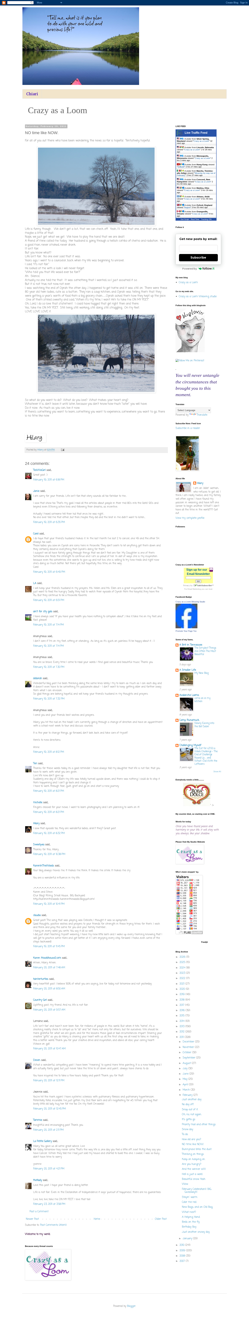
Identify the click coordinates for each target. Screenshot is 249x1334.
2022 (183, 978)
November (189, 1047)
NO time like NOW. (193, 1144)
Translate (202, 415)
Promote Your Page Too (186, 631)
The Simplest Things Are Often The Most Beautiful (205, 651)
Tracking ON (206, 219)
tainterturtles (40, 979)
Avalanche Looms (189, 695)
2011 (182, 1037)
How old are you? (191, 1139)
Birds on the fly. (191, 1222)
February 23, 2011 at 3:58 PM (49, 1204)
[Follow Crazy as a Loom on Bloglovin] (190, 351)
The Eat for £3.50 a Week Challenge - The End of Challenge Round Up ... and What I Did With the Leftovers (206, 756)
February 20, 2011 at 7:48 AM (49, 968)
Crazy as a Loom (201, 141)
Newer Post (32, 1219)
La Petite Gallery (42, 1141)
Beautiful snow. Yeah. (194, 1179)
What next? (189, 1212)
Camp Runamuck (189, 720)
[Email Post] (62, 450)
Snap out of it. (190, 1110)
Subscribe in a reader (188, 428)
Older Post (161, 1219)
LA (34, 583)
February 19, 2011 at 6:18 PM (48, 480)
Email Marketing (194, 589)
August (187, 207)
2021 (182, 984)
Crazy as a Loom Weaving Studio (190, 602)
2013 (182, 1026)
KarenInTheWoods (43, 866)
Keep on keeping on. (193, 1159)
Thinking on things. (193, 1154)
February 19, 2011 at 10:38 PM (49, 854)
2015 (182, 1016)
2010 (182, 1245)
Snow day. (187, 1129)
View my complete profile (190, 518)
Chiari (32, 94)
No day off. (188, 1104)
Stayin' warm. (190, 1197)
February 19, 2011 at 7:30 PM (48, 667)
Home (97, 1219)
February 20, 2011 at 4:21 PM (48, 1169)
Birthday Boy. (189, 1227)
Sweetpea (38, 845)
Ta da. (185, 1134)
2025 (183, 962)
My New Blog (201, 673)
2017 (182, 1005)
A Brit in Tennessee (190, 645)
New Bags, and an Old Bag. (197, 1207)
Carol (35, 534)
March (187, 1090)
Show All (217, 771)
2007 (183, 1261)
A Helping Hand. (191, 1217)
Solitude (181, 167)
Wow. (185, 1184)
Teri (35, 763)
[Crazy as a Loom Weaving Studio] (186, 628)
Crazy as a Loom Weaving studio (198, 296)
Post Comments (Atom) (53, 1225)
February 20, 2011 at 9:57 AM (49, 1010)
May (185, 1079)
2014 (182, 1021)
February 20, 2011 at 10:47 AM (49, 1049)
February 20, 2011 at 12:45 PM (49, 1109)
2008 (183, 1256)
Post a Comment (39, 1212)
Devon (36, 1060)
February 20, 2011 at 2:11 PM (48, 1130)
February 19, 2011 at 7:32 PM (49, 699)
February (188, 1095)
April (186, 1085)
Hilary (36, 823)
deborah (37, 678)
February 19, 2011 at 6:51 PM (48, 600)
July (185, 1069)
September (189, 1058)
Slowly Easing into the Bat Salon (204, 724)
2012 (182, 1032)
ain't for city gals (42, 612)
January (188, 1239)
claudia (37, 915)
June (186, 1074)
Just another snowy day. (196, 1232)
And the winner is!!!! (194, 1169)
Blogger (131, 1306)
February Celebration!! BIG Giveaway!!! (196, 1190)
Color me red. (189, 1202)
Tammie (37, 1120)
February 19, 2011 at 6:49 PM (49, 572)
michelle (37, 802)
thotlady (37, 1180)
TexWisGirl (39, 470)
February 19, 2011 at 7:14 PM (48, 625)
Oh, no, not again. (192, 1114)
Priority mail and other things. (199, 1124)
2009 (183, 1251)
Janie (36, 491)
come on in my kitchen (202, 699)
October (187, 1052)
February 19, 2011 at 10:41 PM (49, 904)
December (189, 1042)
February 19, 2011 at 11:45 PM (49, 946)
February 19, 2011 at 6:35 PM (49, 522)
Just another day (191, 1099)
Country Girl (40, 1000)
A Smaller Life (187, 670)
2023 (183, 973)
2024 (183, 968)
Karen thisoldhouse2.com (47, 958)
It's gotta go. (188, 1119)
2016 (183, 1010)
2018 (182, 1000)
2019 (183, 994)
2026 (183, 957)
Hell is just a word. (192, 1174)
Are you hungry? (191, 1164)
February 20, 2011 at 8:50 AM (49, 989)
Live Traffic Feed (196, 132)
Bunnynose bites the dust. (197, 1149)
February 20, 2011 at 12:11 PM (48, 1081)
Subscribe (198, 257)
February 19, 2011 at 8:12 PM (48, 752)
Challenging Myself (190, 745)
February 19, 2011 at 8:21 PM (48, 791)
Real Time (195, 219)
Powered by (189, 268)
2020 (183, 989)
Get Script (185, 219)
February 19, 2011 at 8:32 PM (49, 833)
